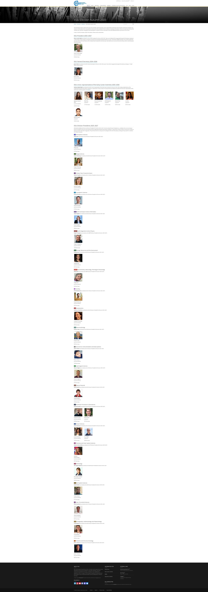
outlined (88, 89)
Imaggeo (121, 576)
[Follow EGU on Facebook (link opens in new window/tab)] (82, 583)
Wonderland (81, 577)
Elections (83, 24)
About (88, 5)
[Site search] (133, 24)
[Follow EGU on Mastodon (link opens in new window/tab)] (85, 583)
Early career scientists (109, 571)
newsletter (115, 584)
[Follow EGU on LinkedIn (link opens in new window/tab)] (75, 583)
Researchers (107, 569)
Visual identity (109, 590)
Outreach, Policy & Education (118, 5)
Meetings (97, 5)
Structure (79, 24)
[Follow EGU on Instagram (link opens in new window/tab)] (77, 583)
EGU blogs (122, 572)
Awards (108, 5)
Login (133, 5)
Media (106, 574)
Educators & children (109, 576)
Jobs (130, 5)
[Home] (80, 3)
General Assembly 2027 (124, 569)
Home (75, 24)
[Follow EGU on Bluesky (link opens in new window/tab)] (87, 583)
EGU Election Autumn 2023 (91, 24)
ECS (126, 5)
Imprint (96, 590)
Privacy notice (101, 590)
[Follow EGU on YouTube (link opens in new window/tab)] (80, 583)
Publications (103, 5)
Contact (91, 590)
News (92, 5)
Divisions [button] (132, 0)
